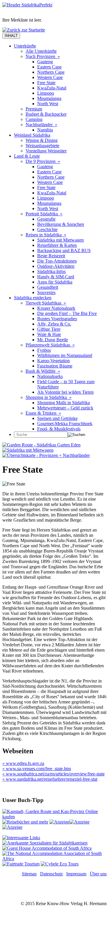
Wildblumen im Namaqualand (64, 355)
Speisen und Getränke (57, 418)
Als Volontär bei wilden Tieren (65, 392)
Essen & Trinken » (43, 413)
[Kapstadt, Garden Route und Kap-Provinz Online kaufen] (54, 816)
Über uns (98, 873)
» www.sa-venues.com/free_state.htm (36, 768)
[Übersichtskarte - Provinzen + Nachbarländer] (46, 455)
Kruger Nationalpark (56, 308)
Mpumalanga (49, 98)
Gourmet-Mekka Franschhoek (64, 423)
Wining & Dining (42, 140)
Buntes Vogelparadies (57, 318)
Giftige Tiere (48, 329)
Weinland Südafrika (32, 135)
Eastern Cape (49, 66)
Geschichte (47, 229)
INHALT (11, 36)
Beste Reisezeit (51, 255)
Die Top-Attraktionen (57, 260)
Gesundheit (47, 287)
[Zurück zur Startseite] (23, 29)
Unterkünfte (25, 45)
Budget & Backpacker (46, 114)
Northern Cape (51, 72)
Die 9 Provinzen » (43, 161)
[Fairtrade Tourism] (21, 863)
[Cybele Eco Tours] (59, 863)
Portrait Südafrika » (44, 213)
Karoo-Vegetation (53, 360)
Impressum (76, 873)
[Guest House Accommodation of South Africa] (47, 848)
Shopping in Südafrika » (49, 397)
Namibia (45, 129)
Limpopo (45, 93)
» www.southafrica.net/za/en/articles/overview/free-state (53, 773)
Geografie (46, 219)
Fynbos (44, 350)
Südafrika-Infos (51, 271)
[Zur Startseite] (27, 4)
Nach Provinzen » (43, 56)
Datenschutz (51, 873)
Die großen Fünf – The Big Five (67, 313)
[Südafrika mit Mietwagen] (27, 450)
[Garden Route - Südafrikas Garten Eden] (41, 444)
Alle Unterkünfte (41, 51)
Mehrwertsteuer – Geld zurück (65, 407)
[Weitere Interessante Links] (21, 837)
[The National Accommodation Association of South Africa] (54, 858)
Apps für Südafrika (54, 281)
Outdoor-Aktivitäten (55, 266)
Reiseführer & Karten (57, 245)
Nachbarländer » (41, 124)
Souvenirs (46, 292)
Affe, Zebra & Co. (54, 323)
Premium (34, 108)
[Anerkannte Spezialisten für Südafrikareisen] (44, 842)
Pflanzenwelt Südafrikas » (50, 344)
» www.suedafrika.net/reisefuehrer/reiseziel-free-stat (49, 779)
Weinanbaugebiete (42, 145)
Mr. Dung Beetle (52, 339)
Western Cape (50, 77)
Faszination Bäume (54, 365)
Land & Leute (27, 156)
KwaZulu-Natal (51, 87)
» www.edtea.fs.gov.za (23, 763)
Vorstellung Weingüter (46, 150)
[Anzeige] (59, 821)
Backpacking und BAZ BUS (64, 250)
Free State (46, 82)
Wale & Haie (49, 334)
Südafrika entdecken (32, 297)
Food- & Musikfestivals (59, 428)
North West (47, 103)
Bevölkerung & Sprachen (60, 224)
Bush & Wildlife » (43, 371)
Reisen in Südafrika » (46, 234)
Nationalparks (50, 376)
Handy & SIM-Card (55, 276)
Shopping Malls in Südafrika (63, 402)
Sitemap (29, 873)
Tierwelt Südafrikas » (46, 302)
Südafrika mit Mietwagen (60, 239)
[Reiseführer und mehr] (25, 821)
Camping (34, 119)
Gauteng (45, 61)
